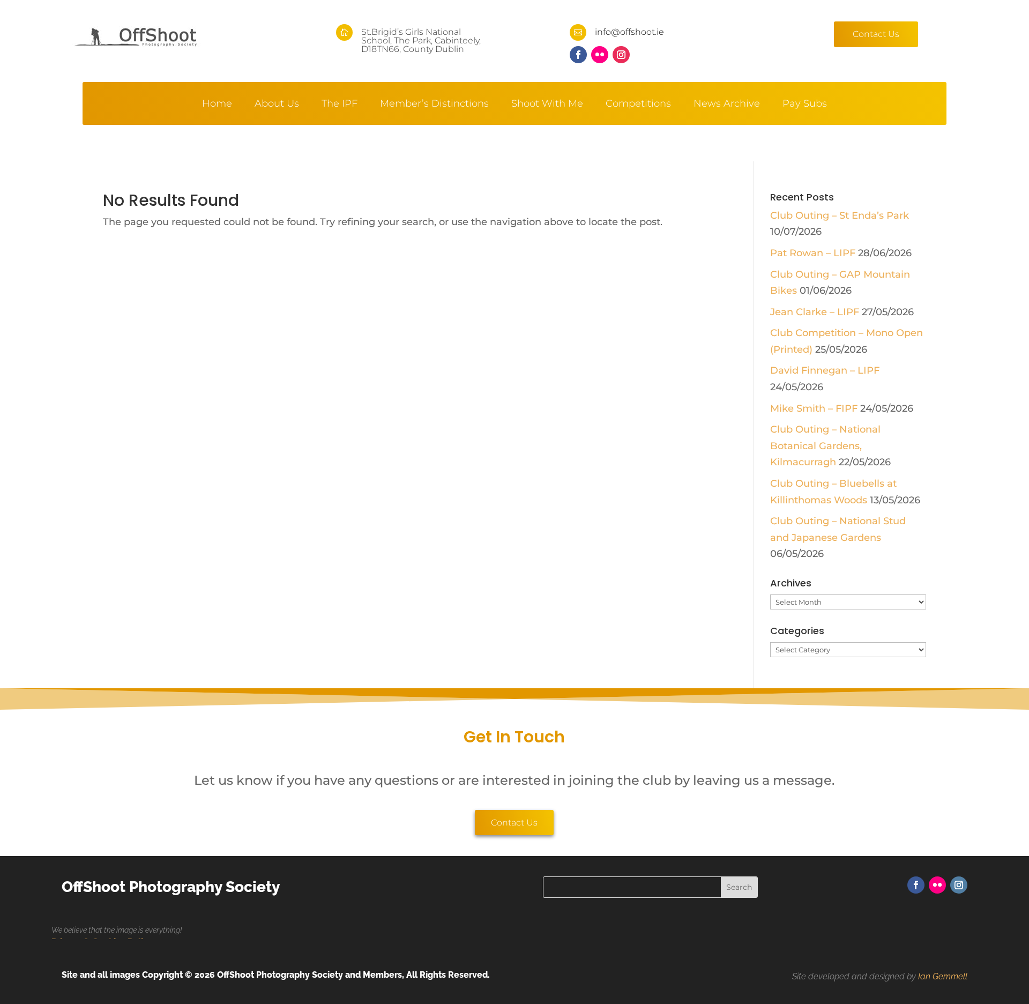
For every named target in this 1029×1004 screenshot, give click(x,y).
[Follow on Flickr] (599, 54)
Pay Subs (804, 104)
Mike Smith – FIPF (813, 408)
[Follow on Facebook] (578, 54)
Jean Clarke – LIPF (814, 312)
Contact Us (876, 34)
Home (217, 104)
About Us (277, 104)
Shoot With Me (547, 104)
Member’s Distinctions (434, 104)
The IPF (339, 104)
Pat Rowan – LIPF (812, 253)
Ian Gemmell (942, 976)
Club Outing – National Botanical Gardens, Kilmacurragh (825, 445)
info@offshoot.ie (629, 32)
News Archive (727, 104)
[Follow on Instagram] (621, 54)
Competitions (638, 104)
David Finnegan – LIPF (824, 370)
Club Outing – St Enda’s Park (839, 215)
